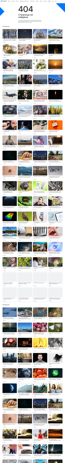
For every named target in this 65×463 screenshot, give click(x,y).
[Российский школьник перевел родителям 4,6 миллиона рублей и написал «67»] (25, 421)
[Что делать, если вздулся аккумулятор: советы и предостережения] (10, 279)
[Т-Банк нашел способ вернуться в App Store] (25, 310)
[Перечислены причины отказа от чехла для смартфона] (40, 203)
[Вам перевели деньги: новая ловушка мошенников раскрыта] (40, 127)
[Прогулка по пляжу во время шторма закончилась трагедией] (10, 390)
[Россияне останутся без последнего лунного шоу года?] (10, 158)
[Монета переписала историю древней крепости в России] (10, 219)
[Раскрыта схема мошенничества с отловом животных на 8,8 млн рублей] (25, 234)
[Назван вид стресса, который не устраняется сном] (10, 340)
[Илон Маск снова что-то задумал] (40, 173)
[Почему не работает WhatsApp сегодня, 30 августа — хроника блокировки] (55, 436)
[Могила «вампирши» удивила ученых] (40, 355)
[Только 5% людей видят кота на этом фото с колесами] (40, 375)
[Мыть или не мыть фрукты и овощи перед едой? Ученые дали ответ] (55, 203)
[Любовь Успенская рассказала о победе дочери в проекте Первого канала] (55, 451)
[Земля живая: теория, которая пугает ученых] (25, 436)
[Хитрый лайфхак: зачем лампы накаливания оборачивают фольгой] (55, 173)
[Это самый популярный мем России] (40, 264)
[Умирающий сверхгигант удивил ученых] (25, 390)
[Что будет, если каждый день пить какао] (10, 406)
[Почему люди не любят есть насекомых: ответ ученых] (25, 203)
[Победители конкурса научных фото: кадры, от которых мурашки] (40, 249)
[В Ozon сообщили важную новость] (55, 82)
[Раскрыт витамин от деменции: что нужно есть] (10, 127)
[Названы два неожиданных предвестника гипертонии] (10, 66)
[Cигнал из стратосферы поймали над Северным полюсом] (25, 112)
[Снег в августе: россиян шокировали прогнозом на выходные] (25, 66)
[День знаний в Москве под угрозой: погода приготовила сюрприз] (25, 97)
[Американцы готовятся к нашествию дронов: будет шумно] (10, 234)
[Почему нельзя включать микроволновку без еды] (25, 406)
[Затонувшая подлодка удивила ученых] (55, 375)
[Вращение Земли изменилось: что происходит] (10, 451)
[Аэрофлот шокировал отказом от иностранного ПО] (25, 143)
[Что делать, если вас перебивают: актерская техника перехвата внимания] (40, 325)
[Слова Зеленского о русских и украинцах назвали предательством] (40, 421)
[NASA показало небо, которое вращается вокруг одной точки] (10, 325)
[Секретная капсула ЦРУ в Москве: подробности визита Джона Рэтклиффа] (10, 97)
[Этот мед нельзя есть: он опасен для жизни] (55, 51)
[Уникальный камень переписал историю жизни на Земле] (40, 51)
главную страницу (28, 22)
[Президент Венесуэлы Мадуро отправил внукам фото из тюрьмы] (10, 143)
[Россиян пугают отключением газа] (25, 127)
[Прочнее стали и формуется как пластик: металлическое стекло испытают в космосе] (55, 188)
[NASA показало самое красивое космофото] (55, 264)
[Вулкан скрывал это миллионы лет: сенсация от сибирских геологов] (25, 451)
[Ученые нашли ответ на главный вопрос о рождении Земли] (10, 203)
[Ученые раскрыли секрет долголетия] (25, 51)
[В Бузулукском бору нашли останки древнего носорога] (10, 249)
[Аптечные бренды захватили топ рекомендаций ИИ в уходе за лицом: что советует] (25, 325)
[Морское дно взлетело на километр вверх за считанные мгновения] (55, 36)
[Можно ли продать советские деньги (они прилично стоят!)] (40, 97)
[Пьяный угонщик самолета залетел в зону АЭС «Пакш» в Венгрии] (10, 375)
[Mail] (1, 1)
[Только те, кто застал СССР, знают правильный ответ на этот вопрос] (10, 36)
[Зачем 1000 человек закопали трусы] (55, 390)
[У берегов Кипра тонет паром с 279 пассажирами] (40, 82)
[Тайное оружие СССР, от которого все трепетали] (10, 188)
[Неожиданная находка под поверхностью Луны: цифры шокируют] (55, 406)
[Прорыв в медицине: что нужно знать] (10, 173)
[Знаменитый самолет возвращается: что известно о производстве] (40, 451)
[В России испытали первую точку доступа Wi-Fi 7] (40, 219)
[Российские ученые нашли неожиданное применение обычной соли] (40, 143)
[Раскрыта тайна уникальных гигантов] (25, 188)
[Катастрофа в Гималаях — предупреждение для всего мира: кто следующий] (25, 375)
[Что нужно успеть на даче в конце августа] (10, 264)
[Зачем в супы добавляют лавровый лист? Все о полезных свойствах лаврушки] (40, 66)
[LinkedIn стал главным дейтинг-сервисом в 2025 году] (40, 310)
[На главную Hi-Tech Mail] (4, 1)
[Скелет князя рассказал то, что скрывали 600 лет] (40, 36)
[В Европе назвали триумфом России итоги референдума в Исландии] (40, 112)
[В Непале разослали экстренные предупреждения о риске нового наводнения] (25, 355)
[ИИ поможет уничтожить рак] (40, 279)
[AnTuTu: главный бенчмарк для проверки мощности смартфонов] (10, 310)
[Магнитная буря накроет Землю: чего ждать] (55, 66)
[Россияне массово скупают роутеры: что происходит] (10, 421)
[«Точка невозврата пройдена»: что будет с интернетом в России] (40, 158)
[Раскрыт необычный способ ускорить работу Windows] (25, 295)
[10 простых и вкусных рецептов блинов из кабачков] (10, 51)
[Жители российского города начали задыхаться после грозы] (25, 249)
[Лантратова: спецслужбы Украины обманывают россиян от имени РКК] (25, 82)
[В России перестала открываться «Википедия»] (55, 219)
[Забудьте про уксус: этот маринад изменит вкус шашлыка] (55, 279)
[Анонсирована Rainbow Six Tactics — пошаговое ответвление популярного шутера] (55, 310)
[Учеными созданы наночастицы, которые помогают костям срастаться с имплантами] (55, 234)
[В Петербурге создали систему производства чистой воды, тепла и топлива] (25, 264)
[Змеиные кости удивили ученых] (10, 436)
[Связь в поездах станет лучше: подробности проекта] (10, 295)
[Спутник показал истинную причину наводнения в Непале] (10, 82)
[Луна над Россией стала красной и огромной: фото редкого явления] (40, 295)
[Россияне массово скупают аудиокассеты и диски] (55, 127)
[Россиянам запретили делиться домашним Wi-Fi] (40, 234)
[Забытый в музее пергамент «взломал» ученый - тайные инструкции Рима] (40, 340)
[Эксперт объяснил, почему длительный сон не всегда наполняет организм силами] (55, 340)
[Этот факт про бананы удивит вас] (40, 406)
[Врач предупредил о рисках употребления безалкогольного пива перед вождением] (25, 158)
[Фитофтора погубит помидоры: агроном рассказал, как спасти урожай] (40, 436)
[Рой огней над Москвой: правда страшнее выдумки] (25, 36)
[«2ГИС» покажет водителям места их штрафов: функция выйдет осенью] (40, 188)
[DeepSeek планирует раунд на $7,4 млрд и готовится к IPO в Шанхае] (55, 249)
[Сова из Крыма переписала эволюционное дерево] (25, 219)
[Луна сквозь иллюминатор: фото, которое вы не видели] (25, 340)
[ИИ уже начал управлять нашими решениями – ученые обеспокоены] (25, 279)
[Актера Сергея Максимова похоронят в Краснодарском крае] (55, 97)
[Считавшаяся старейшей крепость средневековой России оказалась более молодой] (55, 158)
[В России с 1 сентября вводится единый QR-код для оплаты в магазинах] (10, 112)
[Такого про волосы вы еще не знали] (55, 421)
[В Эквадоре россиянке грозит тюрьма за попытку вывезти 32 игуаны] (55, 295)
